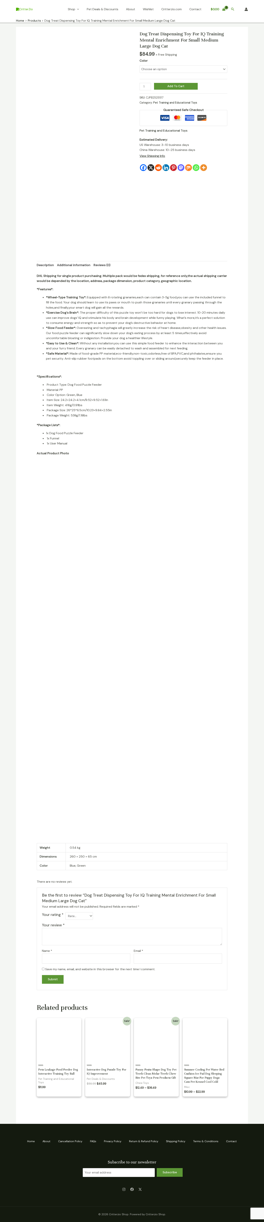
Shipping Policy (175, 1141)
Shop (71, 9)
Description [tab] (45, 265)
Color (144, 61)
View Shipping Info (152, 156)
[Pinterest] (173, 167)
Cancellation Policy (70, 1141)
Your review (53, 925)
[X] (150, 167)
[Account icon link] (246, 9)
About (130, 9)
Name (47, 951)
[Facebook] (143, 167)
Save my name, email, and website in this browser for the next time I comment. (100, 969)
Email (138, 951)
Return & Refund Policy (143, 1141)
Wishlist (148, 9)
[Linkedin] (166, 167)
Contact (195, 9)
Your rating (52, 914)
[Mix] (188, 167)
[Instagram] (124, 1189)
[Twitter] (140, 1189)
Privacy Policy (112, 1141)
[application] (77, 9)
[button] (232, 9)
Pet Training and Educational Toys (175, 102)
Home (31, 1141)
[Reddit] (158, 167)
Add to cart (175, 86)
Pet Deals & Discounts (102, 9)
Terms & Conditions (205, 1141)
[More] (203, 167)
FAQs (93, 1141)
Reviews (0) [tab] (102, 265)
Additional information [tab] (73, 265)
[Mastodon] (181, 167)
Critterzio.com (171, 9)
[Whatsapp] (196, 167)
